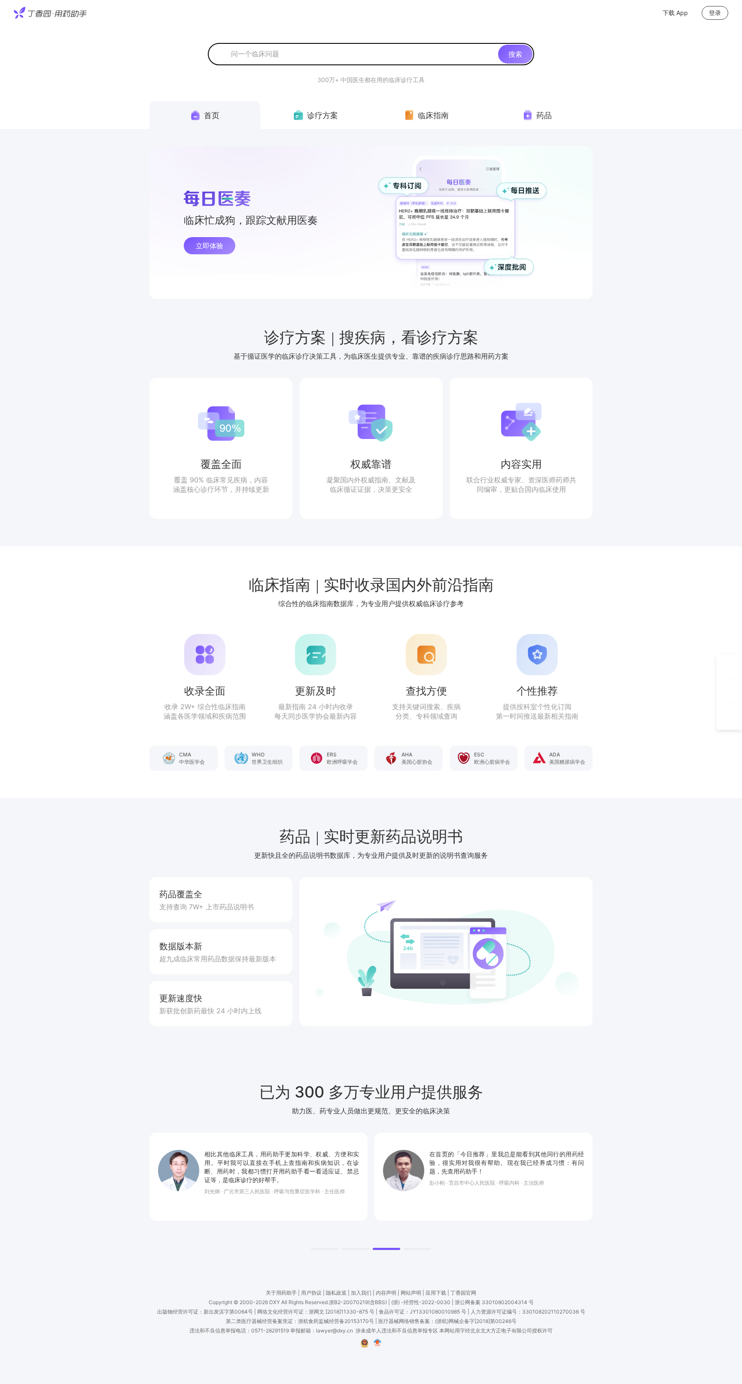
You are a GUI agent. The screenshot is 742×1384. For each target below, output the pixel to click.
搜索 (515, 54)
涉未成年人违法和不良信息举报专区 (397, 1330)
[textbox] (363, 54)
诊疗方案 (322, 115)
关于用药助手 (281, 1292)
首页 (211, 115)
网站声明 (411, 1292)
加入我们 (361, 1292)
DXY (274, 1302)
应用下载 (436, 1292)
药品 (544, 115)
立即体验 (209, 245)
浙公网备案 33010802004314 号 (494, 1302)
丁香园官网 (463, 1292)
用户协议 (311, 1292)
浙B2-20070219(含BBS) (358, 1302)
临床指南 (433, 115)
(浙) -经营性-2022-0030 (420, 1302)
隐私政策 (336, 1292)
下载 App (675, 12)
